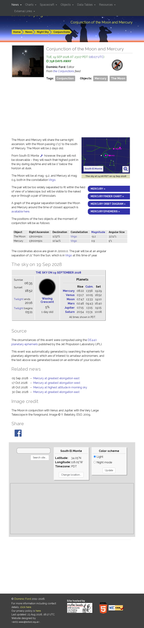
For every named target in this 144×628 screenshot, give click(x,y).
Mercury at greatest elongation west (56, 382)
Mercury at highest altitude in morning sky (60, 387)
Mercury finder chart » (107, 196)
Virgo (52, 180)
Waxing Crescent (47, 300)
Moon (71, 299)
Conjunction (65, 78)
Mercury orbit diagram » (108, 203)
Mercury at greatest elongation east (56, 378)
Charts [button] (29, 4)
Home (17, 32)
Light (99, 456)
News (28, 32)
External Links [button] (23, 11)
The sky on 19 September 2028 (58, 272)
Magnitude (98, 232)
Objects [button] (66, 4)
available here (20, 211)
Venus (70, 295)
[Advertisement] (72, 108)
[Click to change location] (42, 155)
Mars (71, 303)
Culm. (89, 286)
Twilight (18, 299)
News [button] (15, 4)
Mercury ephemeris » (105, 211)
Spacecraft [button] (47, 4)
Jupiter (69, 307)
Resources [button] (106, 4)
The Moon (118, 78)
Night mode (104, 462)
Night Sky (43, 32)
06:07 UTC (96, 57)
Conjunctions (61, 32)
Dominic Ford (22, 598)
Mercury (100, 78)
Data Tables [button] (85, 4)
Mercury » (98, 188)
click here (25, 607)
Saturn (70, 312)
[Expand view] (126, 169)
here (38, 610)
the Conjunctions (64, 71)
